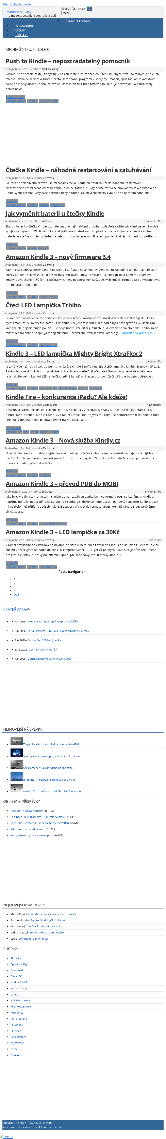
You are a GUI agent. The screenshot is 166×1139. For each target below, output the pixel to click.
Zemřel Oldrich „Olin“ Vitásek (48, 920)
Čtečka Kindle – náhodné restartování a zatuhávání (78, 170)
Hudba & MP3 (19, 982)
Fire (19, 432)
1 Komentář (154, 405)
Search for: (68, 8)
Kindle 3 (32, 101)
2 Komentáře (153, 221)
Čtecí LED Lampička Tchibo (43, 305)
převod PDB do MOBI (53, 523)
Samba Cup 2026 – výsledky (44, 640)
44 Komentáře (152, 491)
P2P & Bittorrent (20, 1000)
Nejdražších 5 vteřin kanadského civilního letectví (52, 791)
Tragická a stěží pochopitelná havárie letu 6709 (51, 744)
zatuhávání (57, 205)
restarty (44, 205)
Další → (19, 594)
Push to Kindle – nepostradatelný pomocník (68, 61)
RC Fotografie (19, 1018)
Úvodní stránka (77, 21)
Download (17, 970)
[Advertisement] (83, 132)
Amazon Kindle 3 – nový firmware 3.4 (58, 256)
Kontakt (21, 35)
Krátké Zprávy (19, 988)
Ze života (48, 178)
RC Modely (17, 1025)
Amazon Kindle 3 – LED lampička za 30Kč (62, 532)
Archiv (20, 30)
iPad (26, 432)
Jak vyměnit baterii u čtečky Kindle (55, 213)
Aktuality (16, 958)
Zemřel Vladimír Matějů (43, 649)
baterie (32, 248)
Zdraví (14, 1049)
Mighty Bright (67, 388)
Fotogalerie (24, 25)
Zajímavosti (50, 405)
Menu (66, 12)
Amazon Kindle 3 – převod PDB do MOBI (62, 483)
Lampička (45, 345)
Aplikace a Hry (50, 69)
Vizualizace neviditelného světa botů (49, 658)
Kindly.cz (45, 475)
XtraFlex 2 (95, 388)
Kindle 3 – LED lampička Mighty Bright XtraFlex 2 (74, 353)
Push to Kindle (49, 101)
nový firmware (48, 297)
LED (54, 345)
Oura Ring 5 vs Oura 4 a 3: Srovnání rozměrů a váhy (58, 631)
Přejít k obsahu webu (16, 4)
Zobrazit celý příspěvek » (138, 333)
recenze (83, 388)
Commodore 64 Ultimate (33, 938)
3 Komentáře (153, 540)
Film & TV (16, 976)
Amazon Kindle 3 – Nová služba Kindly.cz (63, 440)
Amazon (11, 432)
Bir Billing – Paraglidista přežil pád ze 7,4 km (49, 779)
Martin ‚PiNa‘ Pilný (19, 12)
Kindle (34, 432)
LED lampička (48, 567)
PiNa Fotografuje (21, 1006)
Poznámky (17, 1012)
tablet (55, 432)
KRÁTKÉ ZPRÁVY (16, 609)
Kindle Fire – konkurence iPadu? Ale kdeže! (66, 397)
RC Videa (16, 1031)
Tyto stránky (18, 1037)
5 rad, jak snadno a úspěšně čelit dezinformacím (52, 756)
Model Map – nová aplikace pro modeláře (53, 621)
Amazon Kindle (16, 101)
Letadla (15, 994)
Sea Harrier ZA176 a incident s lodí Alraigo (48, 768)
